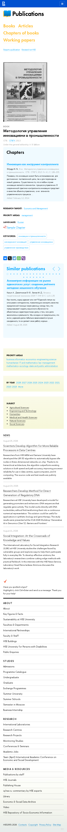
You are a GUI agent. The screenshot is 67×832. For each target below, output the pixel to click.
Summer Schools (11, 699)
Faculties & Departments (15, 624)
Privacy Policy (45, 824)
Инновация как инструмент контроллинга (33, 164)
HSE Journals (9, 779)
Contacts (22, 824)
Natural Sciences (17, 420)
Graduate (8, 682)
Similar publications (26, 269)
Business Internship (13, 710)
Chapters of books (21, 33)
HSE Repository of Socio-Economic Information (27, 812)
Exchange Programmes (14, 688)
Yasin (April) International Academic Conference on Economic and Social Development (29, 758)
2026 (29, 382)
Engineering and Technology (23, 410)
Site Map (57, 824)
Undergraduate (11, 677)
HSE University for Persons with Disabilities (25, 646)
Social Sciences (17, 423)
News (6, 435)
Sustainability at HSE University (19, 619)
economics (31, 359)
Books (9, 26)
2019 (14, 386)
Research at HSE (29, 49)
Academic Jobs (10, 751)
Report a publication (11, 49)
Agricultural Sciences (19, 407)
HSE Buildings (10, 641)
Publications (28, 14)
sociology (23, 365)
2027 (24, 382)
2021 (57, 382)
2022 (51, 382)
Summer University (12, 693)
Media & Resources (16, 769)
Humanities (15, 414)
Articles (25, 26)
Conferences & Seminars (16, 746)
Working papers (19, 40)
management (48, 362)
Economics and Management (36, 208)
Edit (62, 829)
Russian (21, 222)
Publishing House (12, 785)
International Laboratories (16, 724)
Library (6, 796)
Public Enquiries (11, 652)
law (39, 362)
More (20, 386)
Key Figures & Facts (13, 613)
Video (6, 807)
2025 (35, 382)
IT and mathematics (28, 362)
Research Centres (12, 729)
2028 (18, 382)
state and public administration (43, 365)
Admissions (8, 666)
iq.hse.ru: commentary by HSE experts (22, 790)
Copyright (33, 824)
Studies (8, 661)
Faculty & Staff (11, 635)
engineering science (46, 359)
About (7, 603)
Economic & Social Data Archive (19, 801)
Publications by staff (13, 774)
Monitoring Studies (13, 740)
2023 (46, 382)
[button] (7, 274)
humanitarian (13, 362)
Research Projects (12, 735)
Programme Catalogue (14, 671)
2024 (40, 382)
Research (10, 719)
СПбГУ (12, 140)
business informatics (16, 359)
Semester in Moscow (14, 704)
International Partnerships (16, 630)
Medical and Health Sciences (23, 417)
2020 (9, 386)
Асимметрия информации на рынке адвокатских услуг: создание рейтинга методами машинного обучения (31, 284)
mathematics (13, 365)
